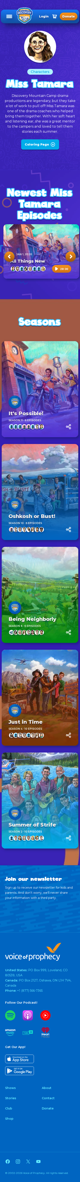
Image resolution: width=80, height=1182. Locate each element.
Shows (10, 1088)
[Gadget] (26, 269)
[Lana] (33, 530)
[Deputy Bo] (22, 269)
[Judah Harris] (24, 530)
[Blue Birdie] (12, 632)
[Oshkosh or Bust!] (40, 492)
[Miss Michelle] (29, 530)
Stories (10, 1098)
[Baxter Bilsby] (16, 735)
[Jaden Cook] (39, 269)
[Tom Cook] (33, 427)
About (46, 1088)
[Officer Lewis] (41, 530)
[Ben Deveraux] (12, 838)
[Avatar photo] (15, 402)
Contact (48, 1098)
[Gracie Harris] (33, 632)
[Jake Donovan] (37, 427)
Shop (9, 1119)
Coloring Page (37, 144)
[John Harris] (29, 735)
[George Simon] (30, 269)
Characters (40, 72)
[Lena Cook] (29, 427)
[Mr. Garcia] (20, 530)
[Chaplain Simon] (17, 269)
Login (44, 16)
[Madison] (12, 530)
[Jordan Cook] (20, 427)
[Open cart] (54, 16)
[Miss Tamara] (20, 838)
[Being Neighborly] (40, 595)
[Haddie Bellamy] (12, 735)
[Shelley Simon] (37, 838)
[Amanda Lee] (13, 269)
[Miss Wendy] (24, 838)
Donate (48, 1108)
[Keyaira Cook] (24, 427)
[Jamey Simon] (43, 269)
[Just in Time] (40, 698)
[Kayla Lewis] (37, 530)
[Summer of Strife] (40, 801)
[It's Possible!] (40, 389)
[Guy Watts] (35, 269)
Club (8, 1108)
